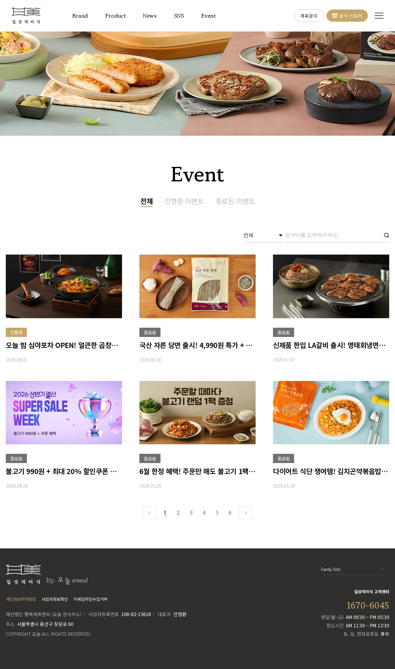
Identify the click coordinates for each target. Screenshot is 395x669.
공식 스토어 (350, 15)
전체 (146, 201)
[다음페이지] (245, 512)
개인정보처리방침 (21, 599)
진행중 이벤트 (184, 201)
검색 (386, 235)
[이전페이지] (149, 512)
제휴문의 (309, 15)
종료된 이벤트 (235, 201)
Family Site (330, 569)
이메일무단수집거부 (91, 599)
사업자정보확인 (55, 599)
